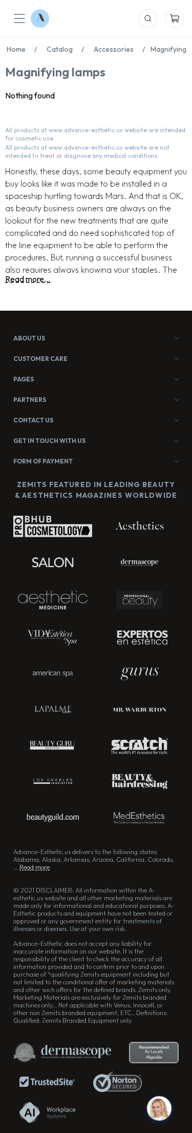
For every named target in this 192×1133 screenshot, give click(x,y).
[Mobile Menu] (19, 18)
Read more (34, 867)
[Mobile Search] (148, 18)
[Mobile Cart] (174, 18)
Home (22, 49)
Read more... (27, 279)
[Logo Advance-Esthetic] (40, 18)
